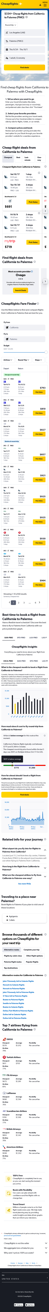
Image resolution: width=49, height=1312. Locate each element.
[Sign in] (40, 5)
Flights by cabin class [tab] (13, 956)
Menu (45, 2)
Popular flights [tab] (32, 962)
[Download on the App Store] (30, 1305)
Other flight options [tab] (34, 956)
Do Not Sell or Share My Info (24, 1292)
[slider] (46, 352)
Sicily (33, 1263)
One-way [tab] (39, 158)
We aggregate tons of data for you (19, 1248)
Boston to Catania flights (13, 1007)
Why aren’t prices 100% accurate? (19, 1253)
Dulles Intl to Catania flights (14, 1014)
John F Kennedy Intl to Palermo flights (18, 992)
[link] (20, 290)
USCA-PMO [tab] (8, 661)
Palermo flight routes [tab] (13, 962)
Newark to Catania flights (13, 985)
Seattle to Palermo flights (13, 1003)
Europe (20, 1263)
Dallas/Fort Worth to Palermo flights (18, 1011)
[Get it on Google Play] (18, 1305)
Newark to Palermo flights (14, 988)
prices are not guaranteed (12, 1235)
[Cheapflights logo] (9, 4)
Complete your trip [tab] (31, 950)
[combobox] (11, 25)
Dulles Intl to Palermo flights (14, 1018)
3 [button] (24, 602)
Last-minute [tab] (27, 158)
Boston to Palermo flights (13, 1000)
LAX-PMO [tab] (33, 638)
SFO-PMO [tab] (21, 638)
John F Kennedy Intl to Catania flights (18, 981)
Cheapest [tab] (8, 157)
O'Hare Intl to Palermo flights (15, 996)
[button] (26, 17)
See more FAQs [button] (24, 884)
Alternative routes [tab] (11, 950)
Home (13, 1263)
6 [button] (35, 602)
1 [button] (13, 602)
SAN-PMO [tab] (8, 638)
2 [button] (18, 602)
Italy (27, 1263)
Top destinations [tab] (11, 968)
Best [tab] (18, 157)
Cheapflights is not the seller (16, 1243)
